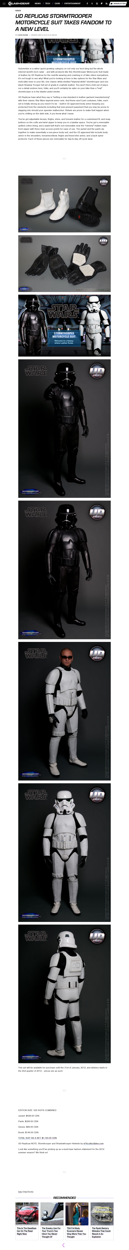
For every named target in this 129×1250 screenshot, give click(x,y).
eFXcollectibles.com (94, 1143)
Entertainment (72, 3)
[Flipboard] (102, 4)
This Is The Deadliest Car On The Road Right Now (26, 1231)
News (38, 3)
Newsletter (119, 3)
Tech (47, 3)
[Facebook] (87, 4)
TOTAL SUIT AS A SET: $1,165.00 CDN (37, 1138)
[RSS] (106, 4)
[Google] (97, 4)
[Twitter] (92, 4)
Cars (57, 3)
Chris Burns (23, 35)
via (20, 1191)
